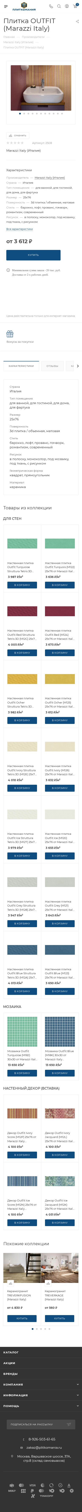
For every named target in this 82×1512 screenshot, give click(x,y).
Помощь (11, 1406)
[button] (20, 113)
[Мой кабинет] (67, 7)
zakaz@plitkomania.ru (44, 1448)
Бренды (10, 1373)
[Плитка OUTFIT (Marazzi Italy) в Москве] (41, 88)
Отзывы (52, 366)
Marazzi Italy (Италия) (23, 151)
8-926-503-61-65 (42, 1439)
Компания (13, 1384)
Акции (9, 1363)
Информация (15, 1395)
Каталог (11, 1352)
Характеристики (21, 366)
